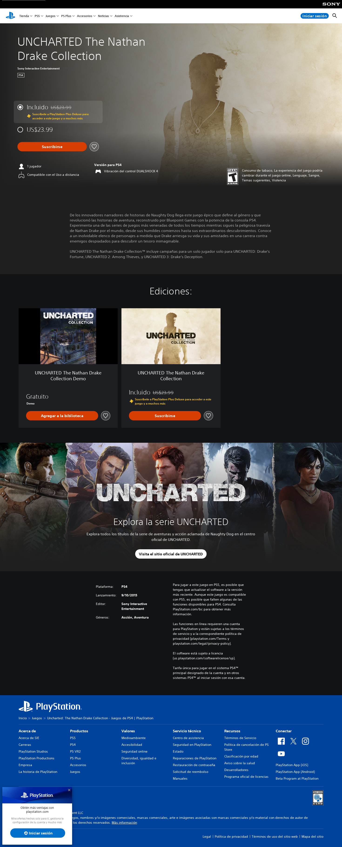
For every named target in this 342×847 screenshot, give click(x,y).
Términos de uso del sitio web (275, 836)
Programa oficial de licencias (246, 776)
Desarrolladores (236, 770)
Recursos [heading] (232, 731)
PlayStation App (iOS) (292, 765)
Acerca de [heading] (27, 731)
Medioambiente (133, 738)
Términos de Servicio (240, 738)
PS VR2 (75, 751)
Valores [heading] (128, 731)
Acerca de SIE (29, 738)
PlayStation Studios (33, 751)
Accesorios (84, 16)
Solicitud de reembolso (190, 772)
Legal (207, 836)
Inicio (23, 718)
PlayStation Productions (36, 758)
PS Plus (66, 16)
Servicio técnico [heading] (187, 731)
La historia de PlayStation (38, 772)
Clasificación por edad (241, 756)
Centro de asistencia (188, 738)
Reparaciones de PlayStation (194, 758)
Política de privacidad (231, 836)
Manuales (180, 778)
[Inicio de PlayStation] (10, 16)
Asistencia (122, 16)
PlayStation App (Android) (295, 772)
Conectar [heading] (284, 731)
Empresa (25, 765)
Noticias (103, 16)
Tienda (24, 16)
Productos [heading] (79, 731)
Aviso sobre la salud (239, 763)
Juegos (50, 16)
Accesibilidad (131, 745)
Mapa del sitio (312, 836)
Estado (178, 751)
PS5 (37, 16)
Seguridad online (134, 751)
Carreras (25, 745)
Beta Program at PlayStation (297, 778)
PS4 (73, 745)
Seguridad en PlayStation (192, 745)
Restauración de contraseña (194, 765)
